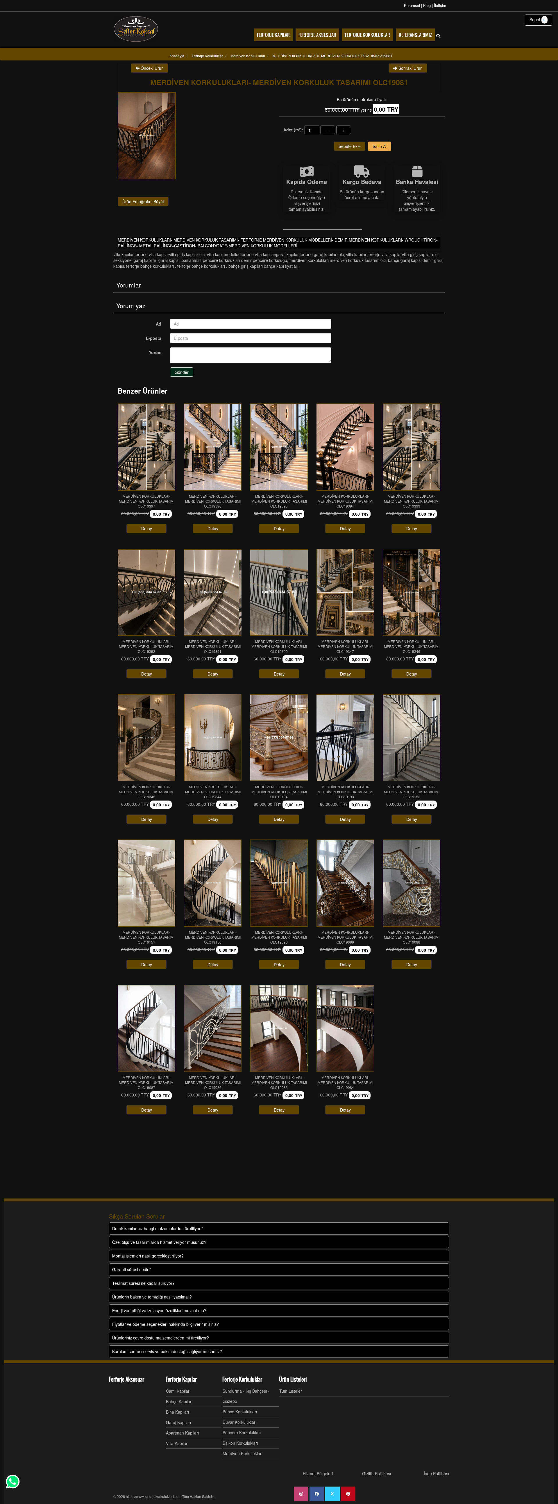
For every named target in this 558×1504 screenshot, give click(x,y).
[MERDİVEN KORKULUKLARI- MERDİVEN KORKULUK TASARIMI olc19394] (345, 447)
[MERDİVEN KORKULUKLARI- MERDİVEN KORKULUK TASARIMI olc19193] (345, 737)
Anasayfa (176, 55)
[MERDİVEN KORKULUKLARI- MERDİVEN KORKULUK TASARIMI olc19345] (146, 737)
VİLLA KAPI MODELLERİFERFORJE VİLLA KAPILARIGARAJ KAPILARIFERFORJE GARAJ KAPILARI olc (275, 254)
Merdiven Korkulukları (242, 1453)
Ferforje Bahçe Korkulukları (150, 266)
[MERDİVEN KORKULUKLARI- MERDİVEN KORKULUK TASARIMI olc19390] (279, 592)
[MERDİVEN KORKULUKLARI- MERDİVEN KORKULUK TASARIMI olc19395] (279, 447)
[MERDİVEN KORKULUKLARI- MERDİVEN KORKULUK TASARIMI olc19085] (279, 1028)
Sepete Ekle (350, 146)
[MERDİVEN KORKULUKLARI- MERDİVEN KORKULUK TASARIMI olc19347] (345, 592)
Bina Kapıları (177, 1412)
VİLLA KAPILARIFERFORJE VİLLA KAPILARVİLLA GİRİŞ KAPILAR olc (159, 254)
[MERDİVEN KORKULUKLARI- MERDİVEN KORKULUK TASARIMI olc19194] (279, 737)
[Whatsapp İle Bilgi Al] (13, 1481)
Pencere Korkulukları (242, 1432)
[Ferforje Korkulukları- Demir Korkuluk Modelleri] (136, 29)
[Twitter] (332, 1494)
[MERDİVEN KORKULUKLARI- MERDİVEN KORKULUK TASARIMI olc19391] (213, 592)
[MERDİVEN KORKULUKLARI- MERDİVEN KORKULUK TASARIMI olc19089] (345, 883)
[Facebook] (317, 1494)
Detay (146, 528)
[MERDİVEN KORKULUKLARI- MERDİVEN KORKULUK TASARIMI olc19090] (279, 883)
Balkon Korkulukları (240, 1443)
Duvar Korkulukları (239, 1422)
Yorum (155, 352)
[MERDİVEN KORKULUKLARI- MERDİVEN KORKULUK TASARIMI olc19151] (146, 883)
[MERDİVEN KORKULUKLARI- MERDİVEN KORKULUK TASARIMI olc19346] (411, 592)
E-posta (153, 338)
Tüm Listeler (290, 1391)
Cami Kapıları (178, 1391)
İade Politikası (436, 1473)
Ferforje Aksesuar (126, 1379)
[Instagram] (301, 1494)
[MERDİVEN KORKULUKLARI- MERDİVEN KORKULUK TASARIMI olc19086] (213, 1028)
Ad (158, 324)
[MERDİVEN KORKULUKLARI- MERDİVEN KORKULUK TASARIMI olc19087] (146, 1028)
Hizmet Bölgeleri (318, 1473)
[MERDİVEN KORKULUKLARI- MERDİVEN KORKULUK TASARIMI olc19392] (146, 592)
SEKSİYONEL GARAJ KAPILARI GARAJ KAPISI (146, 260)
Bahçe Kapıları (179, 1401)
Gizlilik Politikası (376, 1473)
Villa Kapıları (177, 1443)
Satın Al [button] (380, 146)
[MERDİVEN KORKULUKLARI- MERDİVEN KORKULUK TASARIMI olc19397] (146, 447)
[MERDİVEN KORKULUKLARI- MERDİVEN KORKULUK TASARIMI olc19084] (345, 1028)
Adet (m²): (293, 130)
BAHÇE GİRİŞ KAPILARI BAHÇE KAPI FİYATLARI (263, 266)
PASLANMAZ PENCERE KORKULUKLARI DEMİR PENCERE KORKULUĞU (234, 260)
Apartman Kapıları (182, 1433)
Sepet (538, 19)
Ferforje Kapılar (181, 1379)
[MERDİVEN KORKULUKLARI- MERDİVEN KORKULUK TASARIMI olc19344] (213, 737)
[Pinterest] (348, 1494)
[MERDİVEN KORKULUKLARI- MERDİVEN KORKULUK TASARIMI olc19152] (411, 737)
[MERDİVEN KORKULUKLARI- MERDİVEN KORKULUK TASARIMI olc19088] (411, 883)
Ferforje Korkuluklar (242, 1379)
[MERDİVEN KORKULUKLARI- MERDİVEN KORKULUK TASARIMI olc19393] (411, 447)
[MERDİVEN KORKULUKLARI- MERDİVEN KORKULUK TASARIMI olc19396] (213, 447)
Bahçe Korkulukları (240, 1411)
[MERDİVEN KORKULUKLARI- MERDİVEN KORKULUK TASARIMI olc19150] (213, 883)
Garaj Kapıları (178, 1422)
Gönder (182, 372)
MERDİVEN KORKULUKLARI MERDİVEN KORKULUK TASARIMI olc (337, 260)
